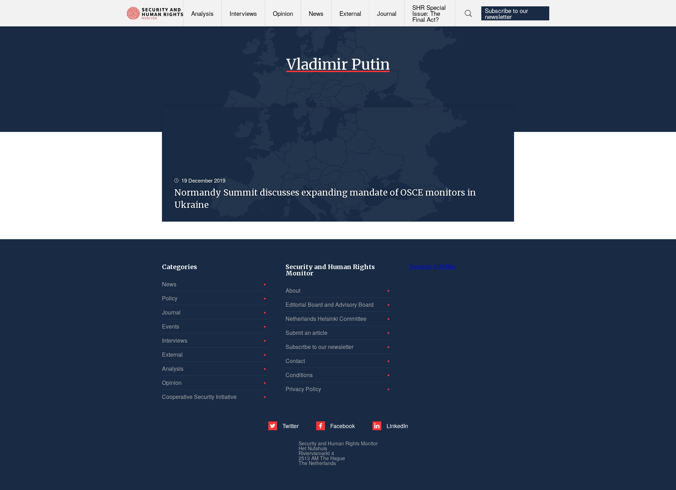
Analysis (202, 13)
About (293, 290)
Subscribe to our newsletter (506, 13)
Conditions (299, 375)
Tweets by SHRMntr (432, 266)
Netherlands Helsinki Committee (326, 318)
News (316, 13)
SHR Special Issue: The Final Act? (429, 13)
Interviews (243, 13)
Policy (169, 298)
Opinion (283, 13)
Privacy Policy (303, 389)
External (350, 13)
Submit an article (306, 333)
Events (170, 326)
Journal (386, 13)
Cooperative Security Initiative (199, 397)
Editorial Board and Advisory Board (330, 304)
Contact (295, 361)
